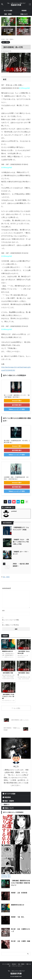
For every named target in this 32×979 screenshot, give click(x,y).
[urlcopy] (26, 501)
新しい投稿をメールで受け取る (10, 625)
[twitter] (5, 501)
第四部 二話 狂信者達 (19, 893)
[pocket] (14, 501)
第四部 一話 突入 (17, 917)
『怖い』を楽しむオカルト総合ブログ (16, 971)
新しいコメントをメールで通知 (10, 620)
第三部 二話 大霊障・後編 (20, 941)
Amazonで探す (17, 401)
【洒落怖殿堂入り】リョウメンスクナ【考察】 (21, 528)
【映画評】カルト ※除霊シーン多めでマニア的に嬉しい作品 (21, 541)
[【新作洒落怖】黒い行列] (18, 501)
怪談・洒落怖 (8, 14)
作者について (9, 808)
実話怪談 (8, 797)
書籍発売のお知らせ (7, 651)
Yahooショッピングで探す (17, 409)
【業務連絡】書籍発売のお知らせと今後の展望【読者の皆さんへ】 (20, 882)
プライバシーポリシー (17, 966)
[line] (22, 501)
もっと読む (17, 708)
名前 (3, 610)
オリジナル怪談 (8, 10)
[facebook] (9, 501)
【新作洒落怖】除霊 (7, 673)
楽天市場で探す (17, 405)
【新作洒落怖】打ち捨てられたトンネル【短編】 (8, 696)
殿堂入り (6, 804)
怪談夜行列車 (16, 5)
